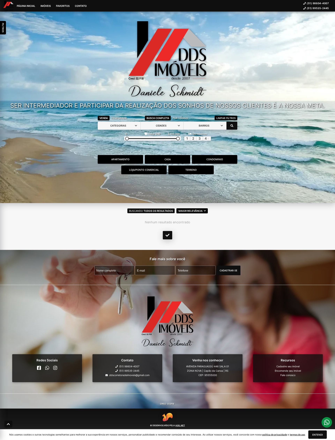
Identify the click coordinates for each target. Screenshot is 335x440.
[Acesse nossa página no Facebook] (39, 368)
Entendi (317, 434)
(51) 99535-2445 (318, 8)
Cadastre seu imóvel (288, 366)
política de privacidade (274, 434)
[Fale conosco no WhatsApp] (47, 368)
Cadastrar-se (228, 270)
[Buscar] (231, 126)
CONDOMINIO (214, 159)
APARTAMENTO (120, 159)
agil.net (180, 425)
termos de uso (297, 434)
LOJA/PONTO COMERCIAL (144, 169)
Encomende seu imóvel (288, 370)
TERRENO (191, 169)
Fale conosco (287, 375)
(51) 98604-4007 (318, 3)
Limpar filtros (226, 118)
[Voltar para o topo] (8, 424)
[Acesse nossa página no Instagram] (55, 368)
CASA (168, 159)
